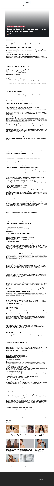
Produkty (26, 5)
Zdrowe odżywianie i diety (39, 5)
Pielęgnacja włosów (21, 26)
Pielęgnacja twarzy (15, 26)
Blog (11, 5)
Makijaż (22, 5)
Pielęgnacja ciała (9, 26)
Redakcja (10, 451)
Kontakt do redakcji (41, 479)
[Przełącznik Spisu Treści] (11, 40)
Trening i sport (31, 5)
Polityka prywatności (42, 480)
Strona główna (41, 478)
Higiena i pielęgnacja (16, 5)
